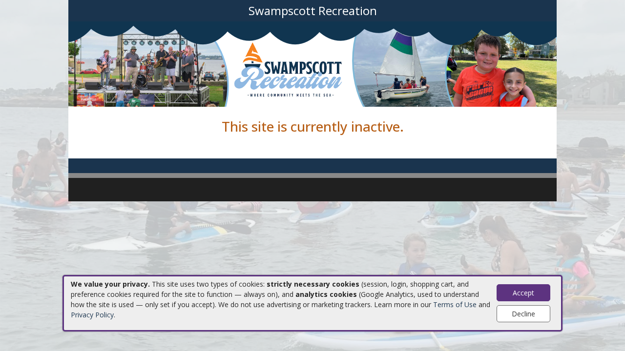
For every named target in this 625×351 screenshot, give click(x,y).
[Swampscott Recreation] (312, 63)
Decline (523, 313)
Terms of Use (455, 304)
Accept (523, 292)
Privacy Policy (92, 314)
